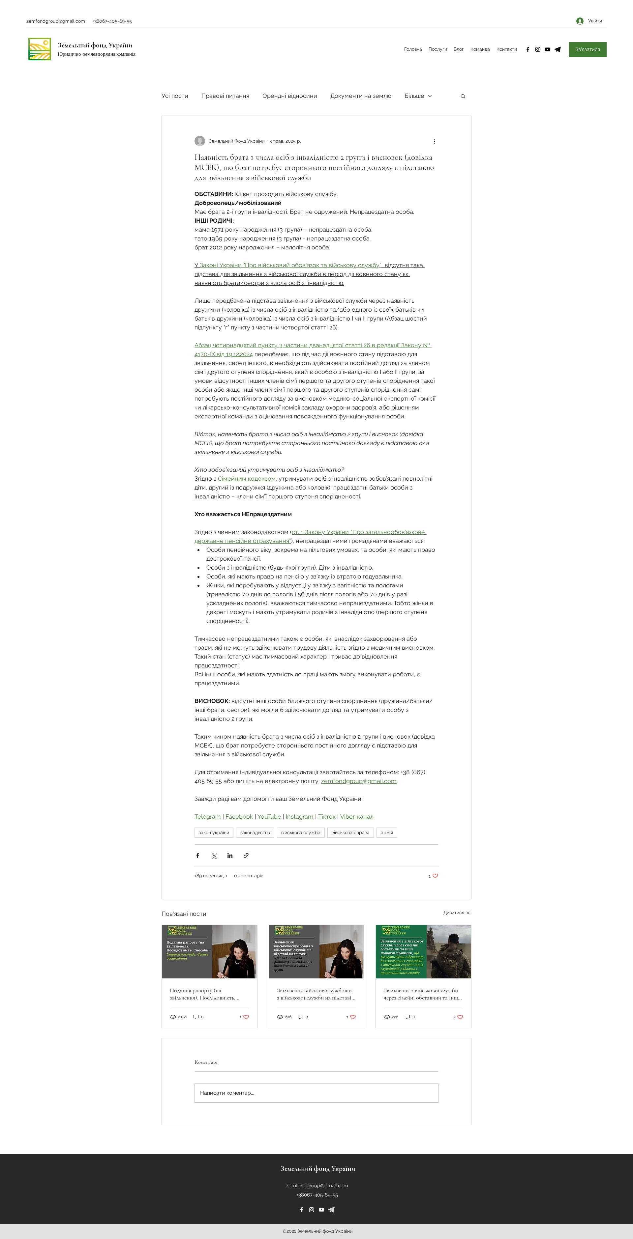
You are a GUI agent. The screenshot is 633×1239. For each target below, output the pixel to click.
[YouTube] (547, 49)
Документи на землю (360, 95)
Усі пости (175, 95)
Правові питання (225, 95)
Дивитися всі (457, 912)
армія (387, 832)
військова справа (351, 832)
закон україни (214, 832)
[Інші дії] (434, 141)
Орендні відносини (289, 95)
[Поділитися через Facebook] (198, 855)
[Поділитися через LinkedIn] (230, 855)
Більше (414, 95)
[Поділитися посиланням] (246, 855)
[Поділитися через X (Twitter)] (214, 855)
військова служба (300, 832)
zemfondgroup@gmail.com (55, 21)
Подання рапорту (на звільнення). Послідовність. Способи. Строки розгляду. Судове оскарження (202, 994)
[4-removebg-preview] (557, 49)
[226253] (331, 1209)
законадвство (255, 832)
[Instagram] (537, 49)
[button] (463, 96)
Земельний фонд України (95, 45)
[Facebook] (528, 49)
